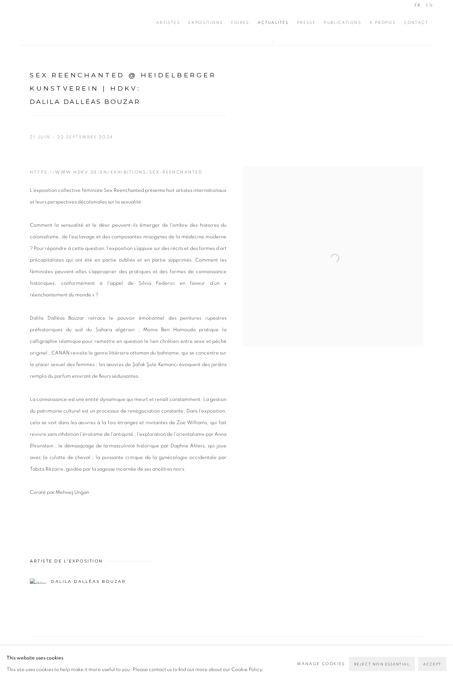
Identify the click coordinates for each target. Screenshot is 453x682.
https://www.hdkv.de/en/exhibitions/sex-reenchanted (116, 172)
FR (418, 5)
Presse (306, 23)
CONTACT (416, 23)
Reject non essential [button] (382, 664)
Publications (342, 23)
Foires (240, 23)
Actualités (273, 23)
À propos (382, 23)
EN (429, 5)
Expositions (205, 23)
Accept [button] (432, 664)
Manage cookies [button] (321, 664)
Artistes (168, 23)
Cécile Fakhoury (59, 22)
